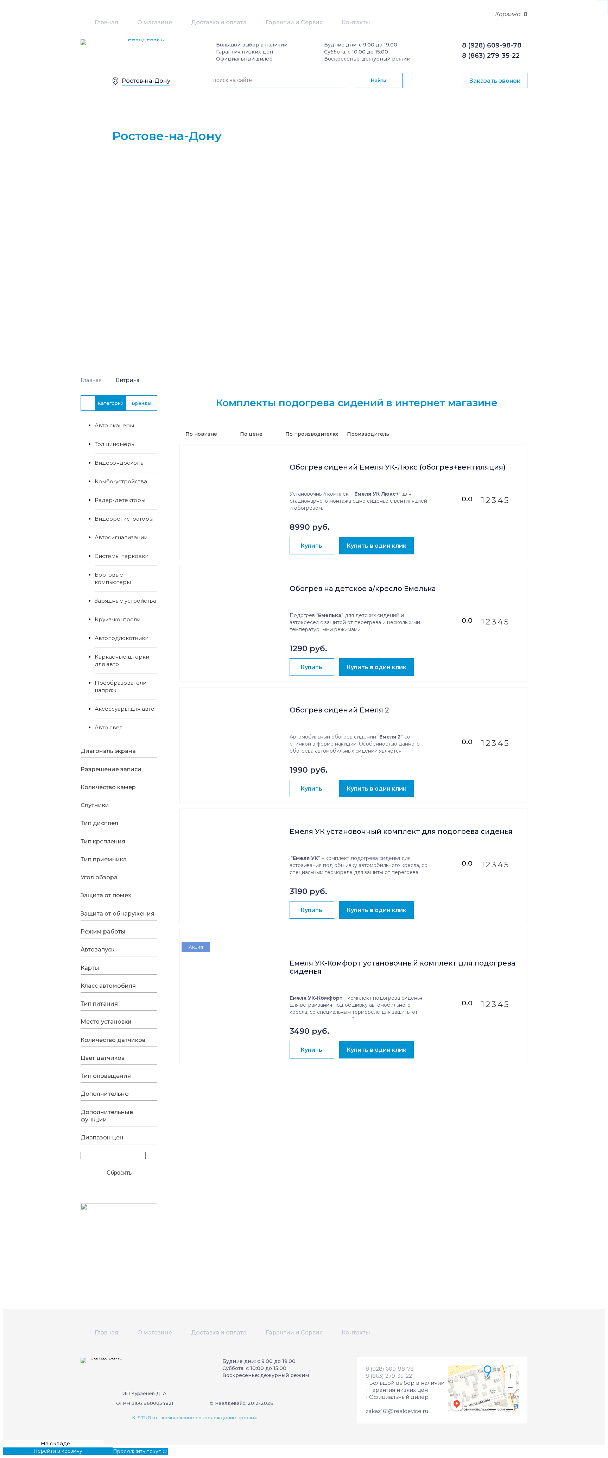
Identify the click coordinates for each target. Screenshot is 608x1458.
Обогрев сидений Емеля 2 (339, 710)
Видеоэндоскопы (120, 462)
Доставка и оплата (219, 22)
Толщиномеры (115, 444)
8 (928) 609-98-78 (491, 45)
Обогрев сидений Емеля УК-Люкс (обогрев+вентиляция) (398, 467)
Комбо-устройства (121, 481)
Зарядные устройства (125, 600)
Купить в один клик (376, 545)
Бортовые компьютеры (113, 578)
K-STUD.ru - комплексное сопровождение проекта (195, 1417)
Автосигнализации (121, 537)
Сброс (119, 1172)
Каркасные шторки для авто (122, 660)
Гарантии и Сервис (294, 22)
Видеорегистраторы (124, 518)
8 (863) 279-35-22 (491, 55)
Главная (106, 22)
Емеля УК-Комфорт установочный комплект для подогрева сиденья (402, 967)
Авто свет (108, 727)
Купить (311, 545)
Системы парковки (121, 556)
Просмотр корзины (27, 1451)
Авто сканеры (114, 425)
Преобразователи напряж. (120, 686)
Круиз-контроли (117, 619)
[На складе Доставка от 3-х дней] (234, 483)
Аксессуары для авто (124, 708)
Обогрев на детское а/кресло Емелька (363, 589)
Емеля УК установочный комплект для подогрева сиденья (401, 832)
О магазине (154, 22)
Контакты (356, 22)
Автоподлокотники (121, 638)
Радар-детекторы (120, 500)
